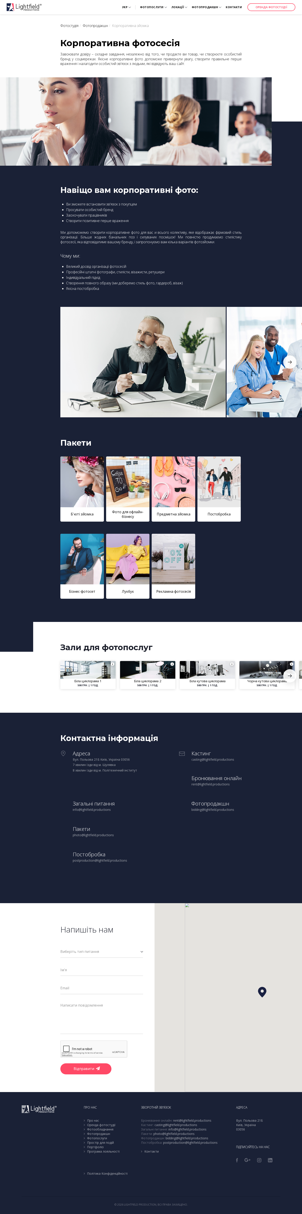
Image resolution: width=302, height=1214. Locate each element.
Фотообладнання (100, 1129)
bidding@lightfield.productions (187, 1138)
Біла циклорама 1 (88, 681)
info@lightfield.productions (187, 1129)
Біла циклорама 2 (147, 681)
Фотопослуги (152, 7)
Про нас (93, 1120)
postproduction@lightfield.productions (190, 1142)
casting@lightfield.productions (176, 1125)
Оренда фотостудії (271, 7)
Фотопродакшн (205, 7)
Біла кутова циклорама (207, 681)
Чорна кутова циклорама (267, 681)
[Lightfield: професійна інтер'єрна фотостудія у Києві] (24, 7)
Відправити (84, 1068)
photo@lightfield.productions (174, 1134)
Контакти (234, 7)
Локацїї (177, 7)
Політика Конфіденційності (107, 1173)
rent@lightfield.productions (192, 1120)
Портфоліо (95, 1147)
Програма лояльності (103, 1151)
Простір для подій (100, 1142)
